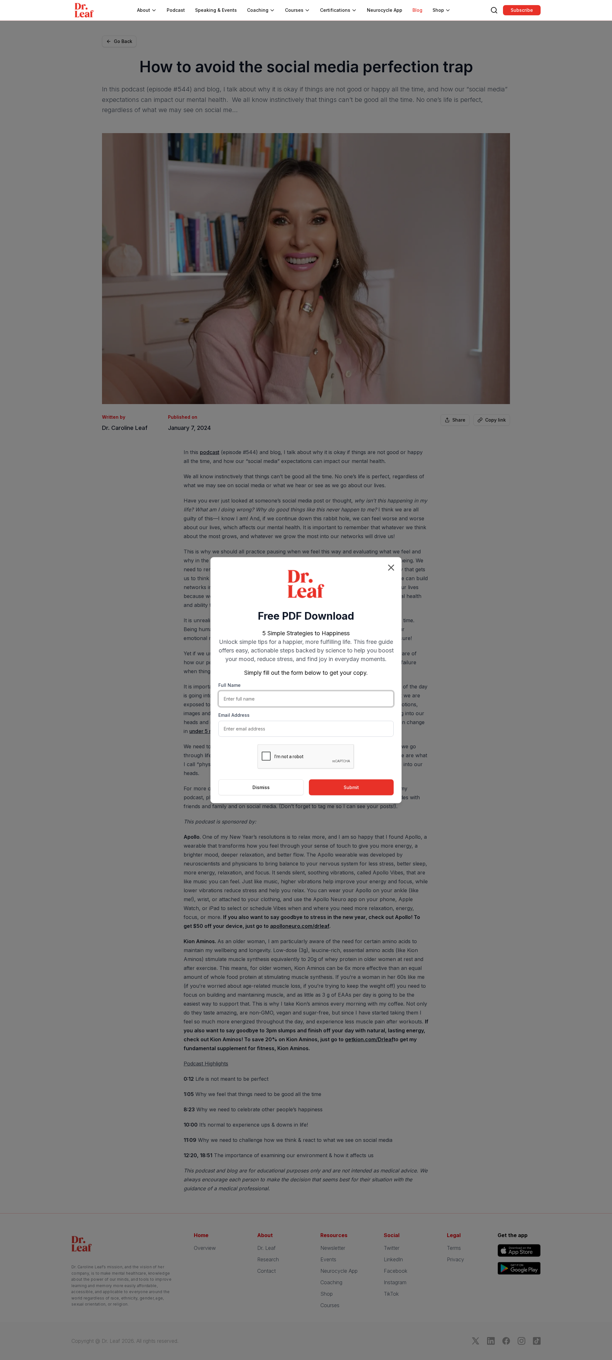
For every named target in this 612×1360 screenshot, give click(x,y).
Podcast (176, 10)
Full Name (229, 684)
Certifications (335, 10)
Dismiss (261, 787)
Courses (294, 10)
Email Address (234, 714)
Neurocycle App (384, 10)
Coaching (257, 10)
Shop (438, 10)
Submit (351, 787)
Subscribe (522, 10)
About (143, 10)
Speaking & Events (216, 10)
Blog (417, 10)
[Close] (391, 567)
